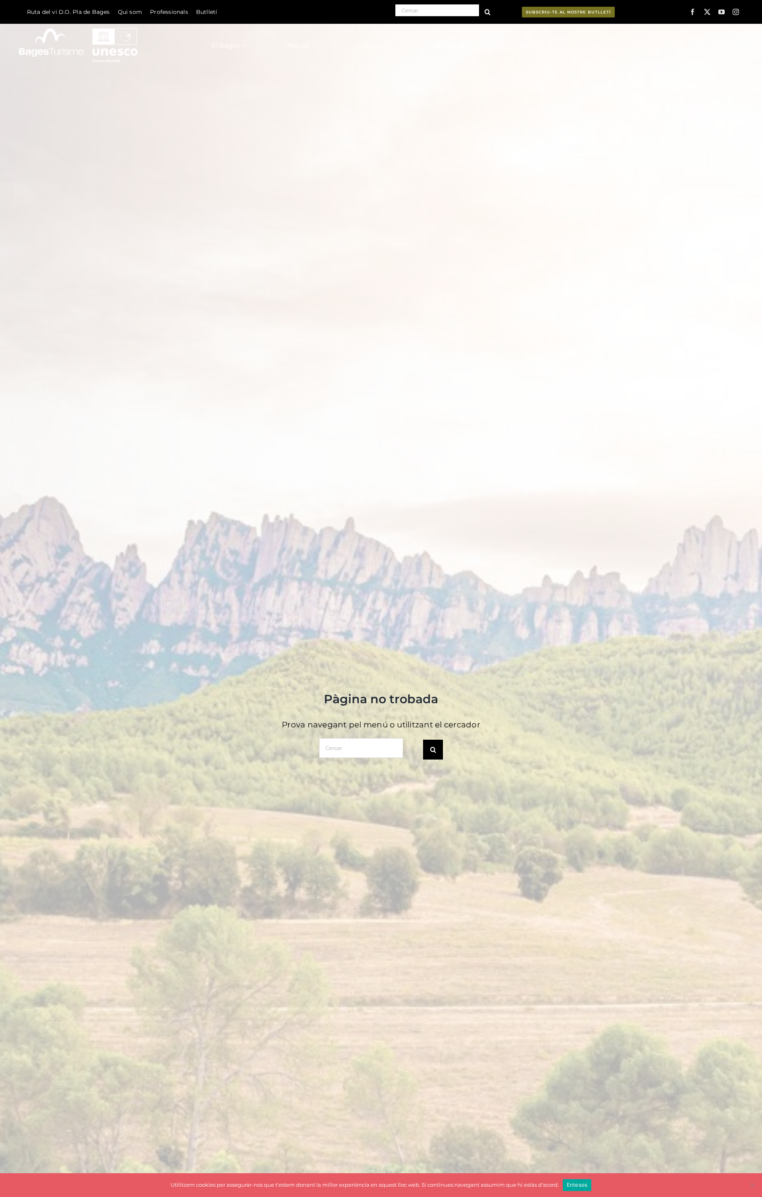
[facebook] (692, 12)
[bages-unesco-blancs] (79, 25)
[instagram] (736, 12)
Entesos (577, 1185)
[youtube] (721, 12)
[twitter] (707, 12)
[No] (752, 1185)
